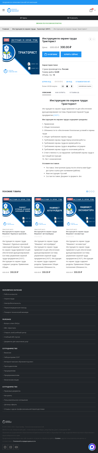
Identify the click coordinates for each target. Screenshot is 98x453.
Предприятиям (9, 371)
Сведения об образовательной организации (19, 2)
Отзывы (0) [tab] (74, 92)
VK (67, 86)
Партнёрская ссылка (85, 86)
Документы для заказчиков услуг (16, 342)
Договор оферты (10, 405)
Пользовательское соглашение (16, 400)
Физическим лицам (11, 380)
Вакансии (7, 353)
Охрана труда (9, 299)
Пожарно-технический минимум (16, 312)
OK (72, 86)
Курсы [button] (25, 18)
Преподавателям (10, 366)
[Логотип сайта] (13, 10)
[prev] (90, 39)
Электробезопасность (12, 303)
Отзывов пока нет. (83, 82)
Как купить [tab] (60, 92)
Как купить (8, 396)
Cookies (57, 438)
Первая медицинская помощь (15, 308)
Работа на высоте (10, 294)
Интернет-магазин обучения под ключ (18, 362)
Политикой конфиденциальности (24, 441)
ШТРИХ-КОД (46, 82)
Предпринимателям (11, 375)
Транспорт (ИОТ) (7, 229)
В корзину (52, 54)
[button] (4, 10)
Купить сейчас (71, 54)
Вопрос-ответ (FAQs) (11, 323)
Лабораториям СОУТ (12, 357)
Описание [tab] (46, 92)
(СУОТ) (56, 115)
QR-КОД (69, 82)
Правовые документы (12, 391)
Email (63, 86)
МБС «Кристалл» (10, 328)
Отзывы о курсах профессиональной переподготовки (24, 409)
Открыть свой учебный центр (15, 333)
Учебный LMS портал (12, 337)
